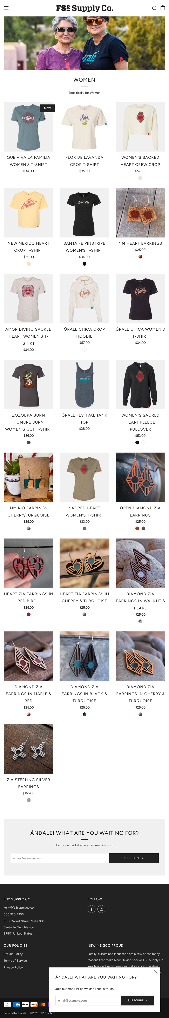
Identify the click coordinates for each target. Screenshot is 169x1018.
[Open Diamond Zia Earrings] (140, 477)
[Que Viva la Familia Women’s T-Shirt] (28, 127)
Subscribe (132, 858)
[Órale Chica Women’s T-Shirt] (140, 298)
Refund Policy (13, 954)
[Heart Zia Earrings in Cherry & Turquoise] (84, 563)
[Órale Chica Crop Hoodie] (84, 298)
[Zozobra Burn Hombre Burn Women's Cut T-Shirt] (28, 384)
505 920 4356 (13, 914)
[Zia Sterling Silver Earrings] (28, 749)
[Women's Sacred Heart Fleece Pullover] (140, 384)
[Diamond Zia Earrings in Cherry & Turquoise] (140, 656)
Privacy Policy (13, 967)
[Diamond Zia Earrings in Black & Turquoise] (84, 656)
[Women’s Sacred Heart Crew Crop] (140, 127)
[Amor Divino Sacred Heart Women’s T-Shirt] (28, 298)
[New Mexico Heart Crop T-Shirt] (28, 212)
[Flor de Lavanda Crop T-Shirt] (84, 127)
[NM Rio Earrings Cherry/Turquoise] (28, 477)
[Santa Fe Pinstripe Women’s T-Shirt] (84, 212)
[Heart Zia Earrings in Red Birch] (28, 563)
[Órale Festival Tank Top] (84, 384)
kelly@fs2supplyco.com (20, 907)
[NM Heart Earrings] (140, 212)
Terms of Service (15, 960)
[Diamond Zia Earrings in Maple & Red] (28, 656)
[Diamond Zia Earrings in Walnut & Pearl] (140, 563)
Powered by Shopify (15, 1013)
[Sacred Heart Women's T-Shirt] (84, 477)
